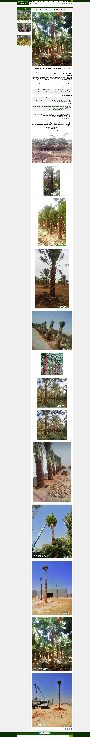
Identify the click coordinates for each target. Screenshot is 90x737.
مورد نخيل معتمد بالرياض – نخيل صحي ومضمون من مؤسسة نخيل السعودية (58, 735)
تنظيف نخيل (41, 1)
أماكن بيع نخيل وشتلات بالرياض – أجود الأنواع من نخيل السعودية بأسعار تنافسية (32, 735)
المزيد (32, 1)
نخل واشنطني (56, 1)
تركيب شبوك (46, 1)
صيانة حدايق (36, 1)
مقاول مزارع (51, 1)
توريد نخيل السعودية (67, 1)
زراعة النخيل (61, 1)
